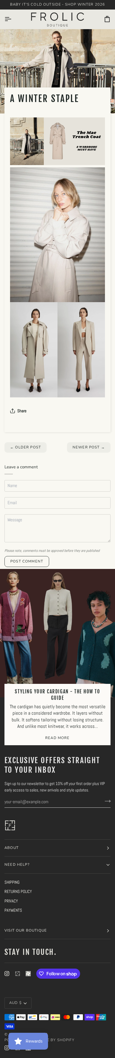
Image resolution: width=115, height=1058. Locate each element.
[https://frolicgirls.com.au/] (28, 973)
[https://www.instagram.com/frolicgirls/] (17, 973)
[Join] (106, 801)
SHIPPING (12, 882)
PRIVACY (11, 901)
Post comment (26, 561)
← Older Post (25, 447)
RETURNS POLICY (18, 891)
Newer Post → (89, 447)
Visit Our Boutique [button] (25, 930)
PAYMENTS (13, 910)
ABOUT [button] (11, 847)
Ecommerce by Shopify (49, 1040)
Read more (57, 737)
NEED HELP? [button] (17, 864)
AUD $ (15, 1002)
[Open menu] (12, 19)
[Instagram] (6, 973)
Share (22, 410)
